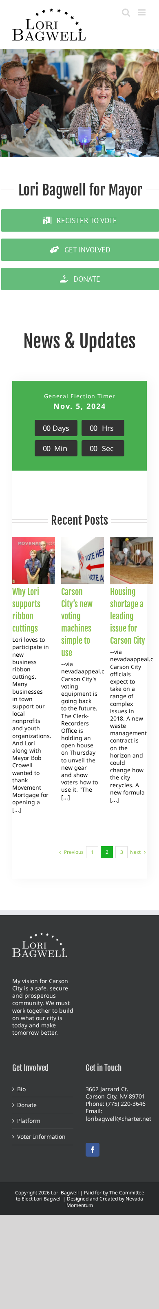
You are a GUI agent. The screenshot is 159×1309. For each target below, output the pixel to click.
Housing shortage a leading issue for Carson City (127, 616)
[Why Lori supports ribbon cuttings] (41, 560)
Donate (27, 1105)
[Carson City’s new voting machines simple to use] (90, 560)
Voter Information (41, 1136)
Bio (21, 1089)
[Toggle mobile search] (126, 12)
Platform (28, 1120)
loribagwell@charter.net (118, 1118)
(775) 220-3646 (126, 1103)
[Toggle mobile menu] (142, 12)
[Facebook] (92, 1150)
